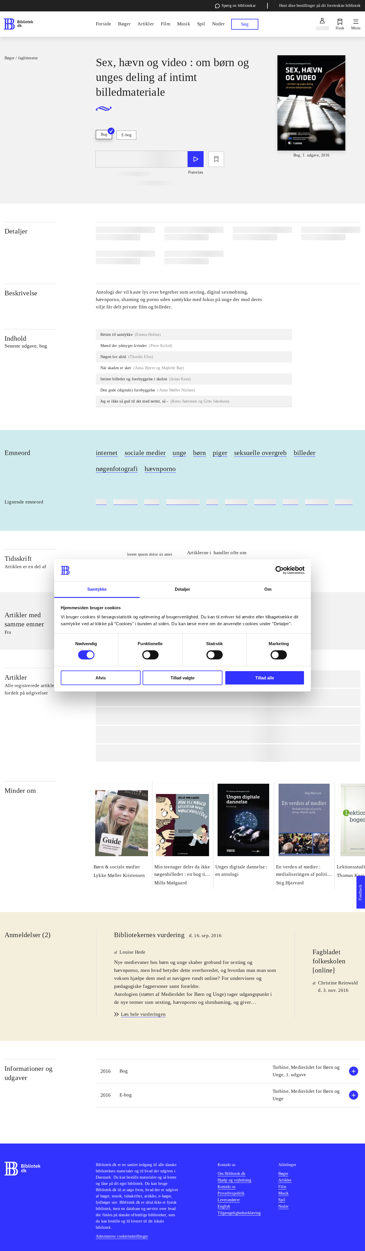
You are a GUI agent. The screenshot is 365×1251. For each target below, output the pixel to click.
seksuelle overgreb (260, 452)
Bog (104, 134)
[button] (228, 1071)
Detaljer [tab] (182, 589)
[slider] (311, 107)
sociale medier (145, 452)
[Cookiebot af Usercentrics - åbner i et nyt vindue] (280, 570)
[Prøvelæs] (196, 159)
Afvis (101, 677)
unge (179, 452)
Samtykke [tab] (97, 589)
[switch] (150, 654)
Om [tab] (267, 589)
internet (107, 452)
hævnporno (160, 468)
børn (199, 452)
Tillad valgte (182, 677)
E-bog (126, 135)
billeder (305, 452)
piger (220, 452)
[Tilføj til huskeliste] (216, 159)
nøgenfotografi (117, 468)
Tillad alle (264, 677)
